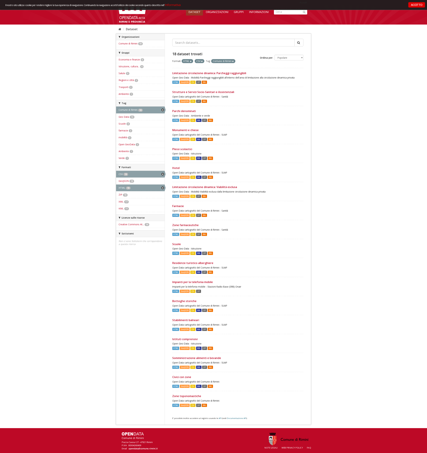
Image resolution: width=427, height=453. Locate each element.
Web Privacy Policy (292, 447)
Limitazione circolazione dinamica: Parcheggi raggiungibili (209, 73)
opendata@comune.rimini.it (142, 448)
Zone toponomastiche (186, 396)
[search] (298, 42)
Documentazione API (236, 418)
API (220, 418)
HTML (175, 82)
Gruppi (239, 12)
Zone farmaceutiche (185, 225)
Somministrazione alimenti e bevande (196, 358)
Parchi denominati (184, 111)
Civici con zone (181, 377)
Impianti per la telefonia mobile (192, 282)
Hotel (176, 168)
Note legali (271, 447)
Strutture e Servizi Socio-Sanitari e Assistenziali (203, 92)
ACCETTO (416, 5)
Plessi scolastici (182, 149)
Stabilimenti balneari (185, 320)
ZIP (198, 82)
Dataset (194, 12)
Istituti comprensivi (185, 339)
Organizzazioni (217, 12)
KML (198, 120)
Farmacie (178, 206)
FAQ (309, 447)
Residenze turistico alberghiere (192, 263)
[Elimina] (190, 61)
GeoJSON (185, 82)
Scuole (176, 244)
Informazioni (259, 12)
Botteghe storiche (184, 301)
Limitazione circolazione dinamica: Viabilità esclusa (204, 187)
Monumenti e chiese (185, 130)
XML (204, 82)
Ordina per (266, 57)
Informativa (173, 5)
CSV (192, 82)
